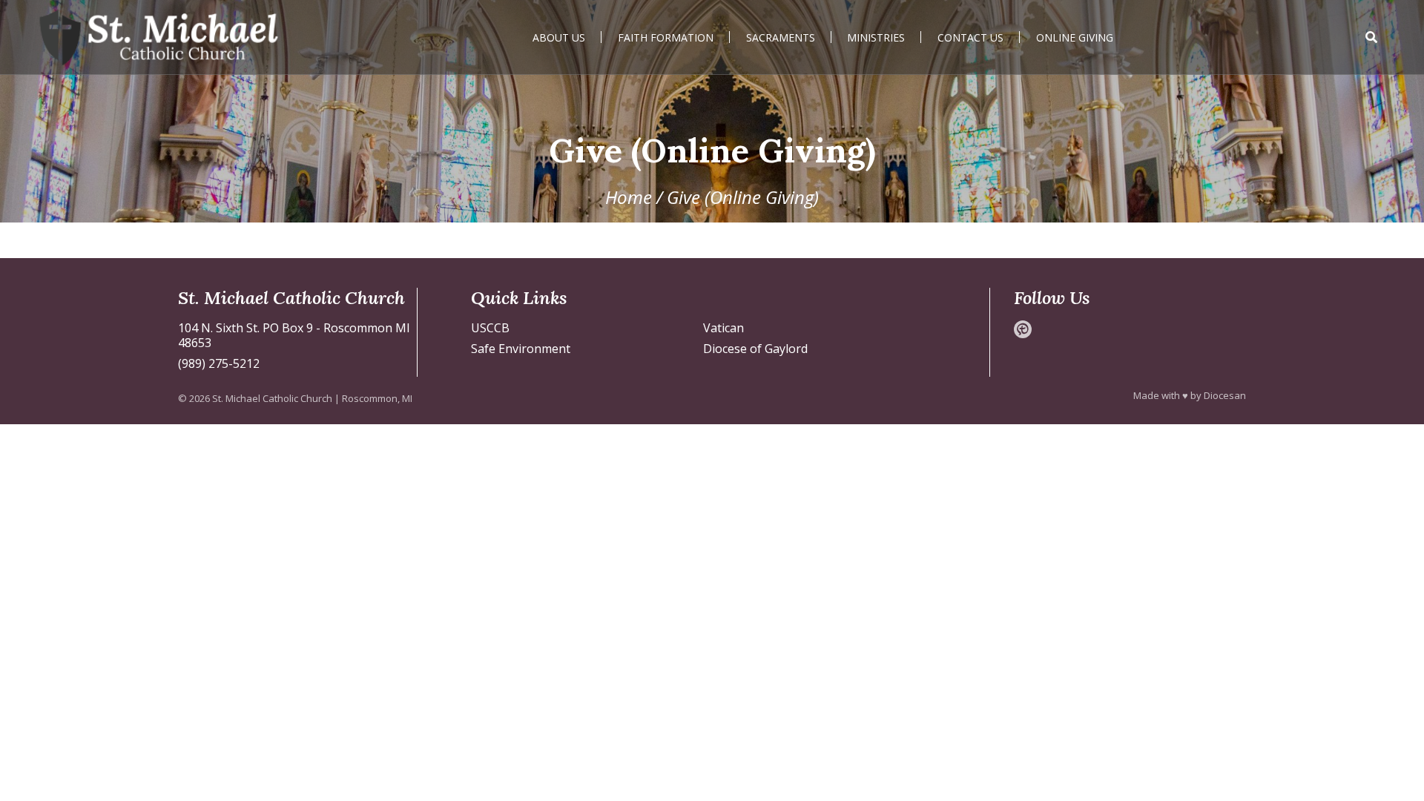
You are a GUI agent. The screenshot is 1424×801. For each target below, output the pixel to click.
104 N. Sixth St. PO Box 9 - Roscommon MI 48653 (294, 335)
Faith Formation (665, 37)
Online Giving (1074, 37)
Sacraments (780, 37)
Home (628, 197)
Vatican (723, 327)
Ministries (876, 37)
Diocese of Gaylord (755, 348)
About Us (559, 37)
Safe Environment (520, 348)
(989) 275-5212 (219, 363)
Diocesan (1225, 395)
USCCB (490, 327)
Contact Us (970, 37)
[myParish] (1023, 329)
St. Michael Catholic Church (272, 398)
